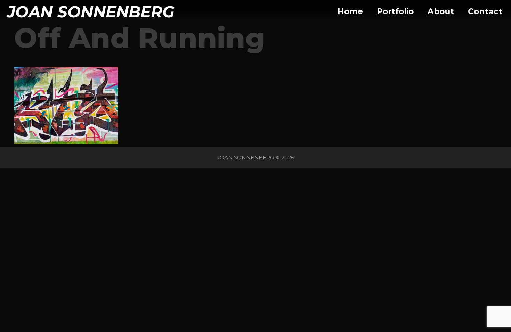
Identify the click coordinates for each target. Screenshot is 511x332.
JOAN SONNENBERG (91, 11)
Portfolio (395, 11)
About (441, 11)
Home (350, 11)
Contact (485, 11)
